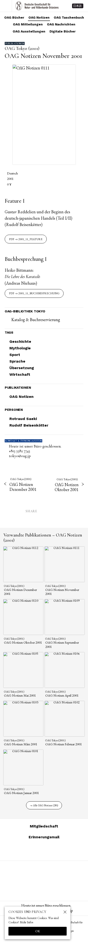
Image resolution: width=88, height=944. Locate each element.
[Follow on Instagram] (27, 850)
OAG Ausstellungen (29, 31)
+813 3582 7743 (19, 451)
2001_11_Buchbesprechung (38, 293)
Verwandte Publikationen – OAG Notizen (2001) (43, 537)
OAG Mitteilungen (28, 24)
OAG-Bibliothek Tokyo (25, 311)
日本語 (77, 5)
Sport (14, 354)
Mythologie (20, 348)
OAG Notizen (39, 17)
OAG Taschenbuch (69, 17)
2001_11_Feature (30, 239)
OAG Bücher (14, 17)
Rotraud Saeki (23, 418)
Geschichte (20, 341)
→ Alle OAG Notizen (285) (44, 805)
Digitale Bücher (63, 31)
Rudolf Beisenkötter (28, 425)
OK (37, 931)
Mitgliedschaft (44, 826)
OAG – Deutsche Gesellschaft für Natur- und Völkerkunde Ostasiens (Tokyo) (37, 6)
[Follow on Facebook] (49, 850)
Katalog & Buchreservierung (35, 319)
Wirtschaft (19, 374)
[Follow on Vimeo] (38, 850)
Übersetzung (21, 368)
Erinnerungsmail (44, 837)
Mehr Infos (26, 922)
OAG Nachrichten (61, 24)
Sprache (17, 361)
